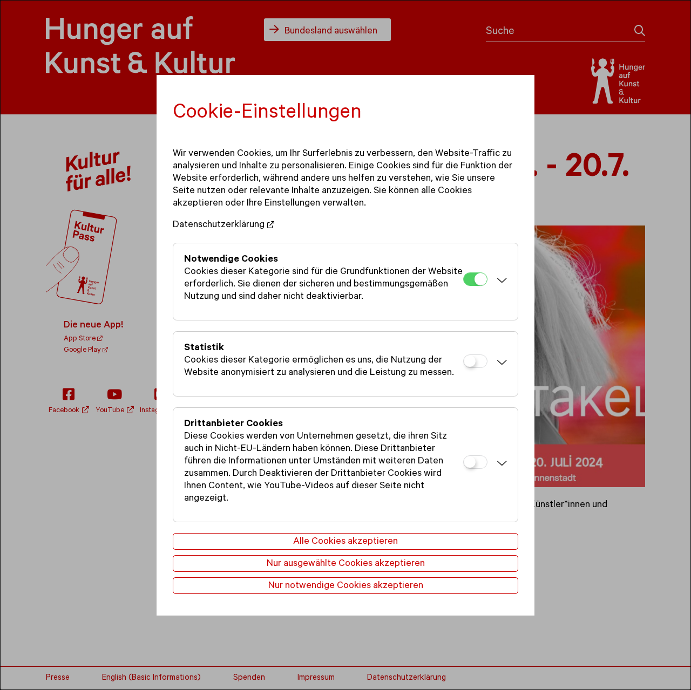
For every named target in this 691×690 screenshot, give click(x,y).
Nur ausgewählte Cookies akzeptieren (346, 564)
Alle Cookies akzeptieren (345, 542)
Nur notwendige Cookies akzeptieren (345, 586)
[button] (500, 282)
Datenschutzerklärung (219, 225)
